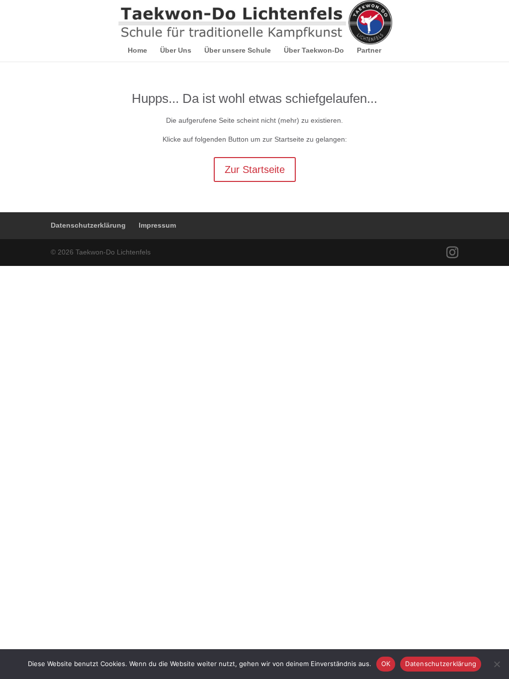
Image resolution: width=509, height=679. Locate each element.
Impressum (157, 225)
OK (386, 664)
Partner (369, 50)
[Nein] (497, 664)
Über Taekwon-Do (314, 50)
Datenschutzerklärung (88, 225)
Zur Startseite (255, 169)
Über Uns (175, 50)
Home (137, 50)
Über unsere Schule (237, 50)
